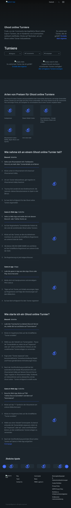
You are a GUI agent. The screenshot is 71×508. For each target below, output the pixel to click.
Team (18, 479)
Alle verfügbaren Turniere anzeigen (51, 69)
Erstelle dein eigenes (19, 66)
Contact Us (19, 482)
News (35, 479)
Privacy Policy (56, 486)
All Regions (12, 53)
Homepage (8, 444)
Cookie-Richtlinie (56, 483)
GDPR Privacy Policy (57, 489)
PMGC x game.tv (38, 482)
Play (17, 476)
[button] (4, 467)
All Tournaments (29, 53)
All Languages (48, 53)
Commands (37, 476)
